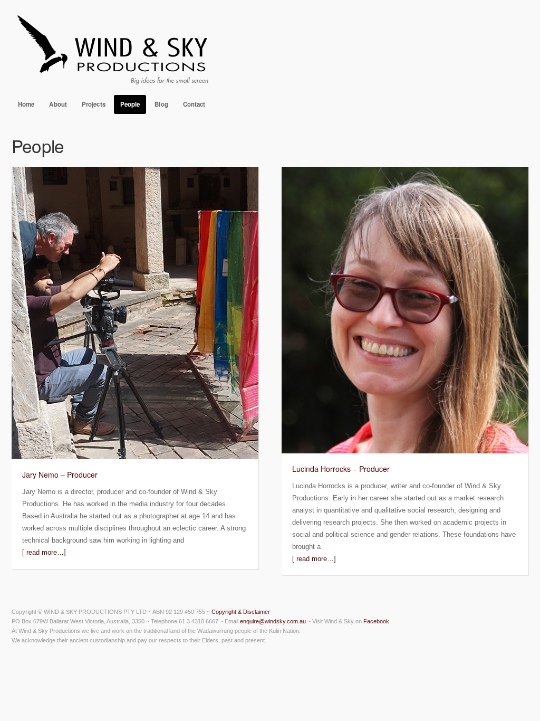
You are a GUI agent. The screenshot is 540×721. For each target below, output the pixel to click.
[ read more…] (44, 552)
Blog (161, 104)
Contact (194, 104)
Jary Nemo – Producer (60, 474)
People (130, 104)
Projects (93, 104)
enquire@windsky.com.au (273, 621)
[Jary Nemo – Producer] (135, 457)
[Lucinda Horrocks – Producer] (405, 451)
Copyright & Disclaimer (240, 612)
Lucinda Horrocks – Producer (341, 468)
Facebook (376, 621)
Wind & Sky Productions (270, 47)
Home (26, 104)
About (58, 104)
